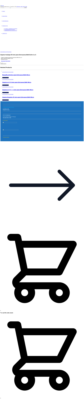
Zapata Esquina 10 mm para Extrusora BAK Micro (18, 97)
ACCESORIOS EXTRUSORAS (5, 51)
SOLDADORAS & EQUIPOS (9, 29)
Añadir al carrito (3, 63)
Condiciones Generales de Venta (8, 107)
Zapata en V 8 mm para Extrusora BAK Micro (16, 82)
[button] (42, 226)
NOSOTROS (4, 16)
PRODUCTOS (5, 25)
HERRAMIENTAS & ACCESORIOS (10, 30)
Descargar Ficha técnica (5, 61)
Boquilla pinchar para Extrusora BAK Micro (16, 75)
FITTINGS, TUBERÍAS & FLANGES (10, 28)
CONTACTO (4, 33)
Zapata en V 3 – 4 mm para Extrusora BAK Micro (17, 90)
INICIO (3, 11)
